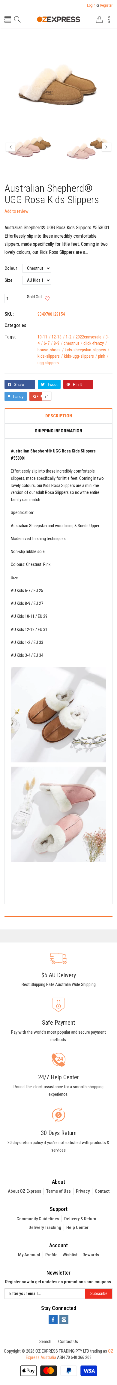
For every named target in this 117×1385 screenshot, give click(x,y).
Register (106, 5)
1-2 (70, 337)
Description (58, 416)
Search (45, 1341)
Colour (10, 268)
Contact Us (68, 1341)
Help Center (77, 1227)
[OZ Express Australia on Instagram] (63, 1319)
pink (103, 356)
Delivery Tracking (44, 1227)
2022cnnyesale (90, 337)
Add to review (16, 211)
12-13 (58, 337)
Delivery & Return (80, 1218)
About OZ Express (24, 1191)
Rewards (90, 1254)
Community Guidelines (37, 1218)
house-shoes (51, 350)
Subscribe (98, 1293)
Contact (102, 1191)
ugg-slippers (48, 362)
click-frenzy (95, 343)
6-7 (48, 343)
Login (91, 5)
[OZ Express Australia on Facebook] (53, 1319)
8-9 (58, 343)
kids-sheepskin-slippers (87, 350)
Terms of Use (58, 1191)
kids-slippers (50, 356)
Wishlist (70, 1254)
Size (8, 280)
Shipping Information (58, 431)
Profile (51, 1254)
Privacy (83, 1191)
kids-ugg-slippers (80, 356)
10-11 (44, 337)
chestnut (73, 343)
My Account (29, 1254)
